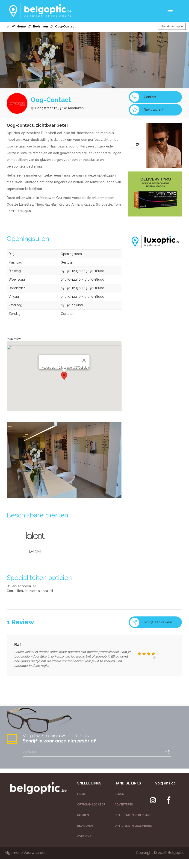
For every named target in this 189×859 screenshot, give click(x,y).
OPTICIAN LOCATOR (91, 804)
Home (21, 26)
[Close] (83, 360)
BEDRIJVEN (85, 825)
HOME (81, 794)
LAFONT (35, 551)
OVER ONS (84, 836)
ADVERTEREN (124, 804)
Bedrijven (40, 26)
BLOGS (119, 794)
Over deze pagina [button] (172, 26)
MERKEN (83, 815)
